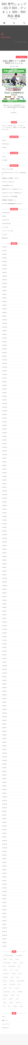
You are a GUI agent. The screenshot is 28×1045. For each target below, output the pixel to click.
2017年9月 (4, 633)
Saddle (12, 995)
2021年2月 (4, 483)
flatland (5, 970)
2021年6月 (4, 469)
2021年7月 (4, 465)
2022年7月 (4, 421)
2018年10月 (4, 585)
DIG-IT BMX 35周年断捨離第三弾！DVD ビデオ (12, 203)
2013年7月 (4, 815)
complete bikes (6, 962)
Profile (4, 988)
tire (4, 1006)
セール (3, 234)
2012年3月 (4, 873)
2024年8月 (4, 330)
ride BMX (20, 991)
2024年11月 (4, 323)
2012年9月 (4, 851)
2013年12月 (4, 796)
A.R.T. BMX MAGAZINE (8, 955)
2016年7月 (4, 684)
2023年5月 (4, 385)
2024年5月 (4, 341)
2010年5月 (4, 946)
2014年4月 (4, 782)
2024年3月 (4, 349)
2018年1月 (4, 618)
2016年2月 (4, 702)
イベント (4, 227)
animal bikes (19, 955)
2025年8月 (4, 290)
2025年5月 (4, 301)
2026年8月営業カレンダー (7, 185)
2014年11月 (4, 756)
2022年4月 (4, 432)
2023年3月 (4, 392)
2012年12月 (4, 840)
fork (11, 970)
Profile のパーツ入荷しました (8, 181)
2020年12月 (4, 491)
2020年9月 (4, 501)
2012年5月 (4, 866)
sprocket (11, 999)
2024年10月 (4, 327)
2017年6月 (4, 643)
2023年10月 (4, 367)
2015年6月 (4, 731)
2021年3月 (4, 480)
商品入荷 (4, 238)
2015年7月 (4, 727)
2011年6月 (4, 906)
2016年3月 (4, 698)
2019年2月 (4, 571)
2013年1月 (4, 836)
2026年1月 (4, 272)
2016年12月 (4, 665)
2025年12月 (4, 276)
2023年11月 (4, 363)
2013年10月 (4, 804)
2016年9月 (4, 676)
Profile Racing (5, 212)
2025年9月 (4, 287)
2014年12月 (4, 753)
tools (9, 1006)
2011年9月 (4, 895)
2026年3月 (4, 265)
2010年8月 (4, 942)
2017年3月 (4, 654)
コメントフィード (6, 1024)
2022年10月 (4, 410)
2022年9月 (4, 414)
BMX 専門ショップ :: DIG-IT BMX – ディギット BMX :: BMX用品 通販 (14, 10)
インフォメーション (6, 230)
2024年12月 (4, 319)
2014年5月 (4, 778)
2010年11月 (4, 931)
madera (5, 980)
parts (19, 984)
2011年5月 (4, 909)
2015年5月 (4, 735)
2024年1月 (4, 356)
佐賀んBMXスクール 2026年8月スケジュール (12, 189)
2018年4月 (4, 607)
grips (20, 973)
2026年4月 (4, 261)
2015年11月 (4, 713)
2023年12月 (4, 359)
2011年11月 (4, 887)
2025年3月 (4, 308)
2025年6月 (4, 298)
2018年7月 (4, 596)
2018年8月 (4, 593)
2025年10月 (4, 283)
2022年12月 (4, 403)
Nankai (5, 984)
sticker (4, 1002)
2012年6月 (4, 862)
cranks (21, 962)
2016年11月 (4, 669)
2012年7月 (4, 858)
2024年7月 (4, 334)
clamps (17, 959)
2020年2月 (4, 527)
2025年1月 (4, 316)
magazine (12, 980)
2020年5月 (4, 516)
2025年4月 (4, 305)
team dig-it (4, 219)
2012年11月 (4, 844)
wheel (21, 1006)
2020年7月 (4, 509)
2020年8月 (4, 505)
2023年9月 (4, 370)
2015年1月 (4, 749)
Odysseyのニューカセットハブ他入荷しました (12, 192)
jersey (17, 977)
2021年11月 (4, 450)
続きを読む (13, 112)
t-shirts (11, 1002)
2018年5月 (4, 603)
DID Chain (4, 140)
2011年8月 (4, 898)
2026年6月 (4, 254)
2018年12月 (4, 578)
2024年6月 (4, 338)
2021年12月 (4, 447)
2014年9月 (4, 764)
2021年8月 (4, 461)
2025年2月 (4, 312)
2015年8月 (4, 724)
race (14, 991)
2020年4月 (4, 520)
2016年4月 (4, 694)
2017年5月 (4, 647)
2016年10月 (4, 673)
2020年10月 (4, 498)
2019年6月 (4, 556)
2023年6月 (4, 381)
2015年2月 (4, 745)
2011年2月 (4, 920)
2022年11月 (4, 407)
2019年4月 (4, 563)
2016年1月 (4, 705)
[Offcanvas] (3, 23)
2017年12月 (4, 622)
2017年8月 (4, 636)
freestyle (14, 973)
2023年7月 (4, 378)
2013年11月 (4, 800)
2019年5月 (4, 560)
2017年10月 (4, 629)
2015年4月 (4, 738)
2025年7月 (4, 294)
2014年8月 (4, 767)
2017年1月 (4, 662)
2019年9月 (4, 545)
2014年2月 (4, 789)
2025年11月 (4, 279)
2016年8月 (4, 680)
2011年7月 (4, 902)
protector (17, 988)
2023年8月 (4, 374)
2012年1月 (4, 880)
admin (17, 66)
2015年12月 (4, 709)
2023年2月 (4, 396)
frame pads (6, 973)
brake (11, 959)
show (4, 999)
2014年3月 (4, 786)
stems (17, 999)
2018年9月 (4, 589)
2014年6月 (4, 775)
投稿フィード (5, 1020)
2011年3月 (4, 917)
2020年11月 (4, 494)
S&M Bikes (4, 147)
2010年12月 (4, 928)
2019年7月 (4, 552)
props (10, 988)
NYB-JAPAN (12, 984)
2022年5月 (4, 429)
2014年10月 (4, 760)
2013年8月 (4, 811)
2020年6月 (4, 512)
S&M (3, 216)
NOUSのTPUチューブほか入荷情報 (9, 196)
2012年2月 (4, 877)
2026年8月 (4, 247)
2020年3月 (4, 523)
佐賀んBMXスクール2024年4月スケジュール (14, 61)
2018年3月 (4, 611)
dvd (19, 966)
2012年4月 (4, 869)
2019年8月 (4, 549)
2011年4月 (4, 913)
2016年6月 (4, 687)
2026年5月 (4, 257)
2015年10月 (4, 716)
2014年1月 (4, 793)
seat (18, 995)
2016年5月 (4, 691)
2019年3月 (4, 567)
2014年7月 (4, 771)
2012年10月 (4, 847)
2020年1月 (4, 531)
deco (4, 966)
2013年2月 (4, 833)
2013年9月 (4, 807)
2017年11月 (4, 625)
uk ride (15, 1006)
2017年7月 (4, 640)
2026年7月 (4, 250)
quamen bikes (6, 991)
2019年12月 (4, 534)
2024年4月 (4, 345)
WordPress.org (5, 1027)
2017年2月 (4, 658)
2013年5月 (4, 822)
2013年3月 (4, 829)
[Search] (24, 23)
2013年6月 (4, 818)
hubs (12, 977)
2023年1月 (4, 400)
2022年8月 (4, 418)
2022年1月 (4, 443)
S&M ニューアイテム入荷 (7, 169)
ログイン (4, 1016)
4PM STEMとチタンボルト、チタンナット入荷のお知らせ (14, 173)
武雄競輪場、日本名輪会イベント (9, 200)
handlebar (5, 977)
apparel (5, 959)
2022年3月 (4, 436)
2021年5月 (4, 472)
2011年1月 (4, 924)
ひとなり (4, 156)
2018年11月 (4, 582)
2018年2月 (4, 614)
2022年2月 (4, 440)
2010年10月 (4, 935)
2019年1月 (4, 574)
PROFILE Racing (5, 144)
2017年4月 (4, 651)
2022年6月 (4, 425)
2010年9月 (4, 938)
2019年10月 (4, 542)
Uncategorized (21, 57)
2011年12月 (4, 884)
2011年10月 (4, 891)
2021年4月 (4, 476)
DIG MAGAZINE (11, 966)
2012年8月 (4, 855)
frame (16, 970)
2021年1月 (4, 487)
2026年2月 (4, 268)
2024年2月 (4, 352)
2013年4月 (4, 826)
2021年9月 (4, 458)
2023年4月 (4, 389)
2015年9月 (4, 720)
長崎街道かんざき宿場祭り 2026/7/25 (10, 178)
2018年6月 (4, 600)
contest (14, 962)
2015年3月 (4, 742)
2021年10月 (4, 454)
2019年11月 (4, 538)
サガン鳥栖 (4, 160)
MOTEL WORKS (20, 980)
